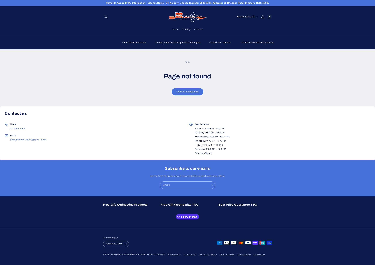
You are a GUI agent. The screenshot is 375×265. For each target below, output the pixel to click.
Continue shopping (187, 92)
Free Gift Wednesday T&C (180, 204)
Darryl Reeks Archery (119, 254)
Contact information (208, 254)
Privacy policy (174, 254)
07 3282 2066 (17, 128)
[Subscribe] (211, 185)
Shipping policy (244, 254)
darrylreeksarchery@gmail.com (28, 140)
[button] (106, 16)
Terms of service (227, 254)
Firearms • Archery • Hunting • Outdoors (147, 254)
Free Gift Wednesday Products (125, 204)
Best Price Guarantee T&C (237, 204)
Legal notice (259, 254)
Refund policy (190, 254)
